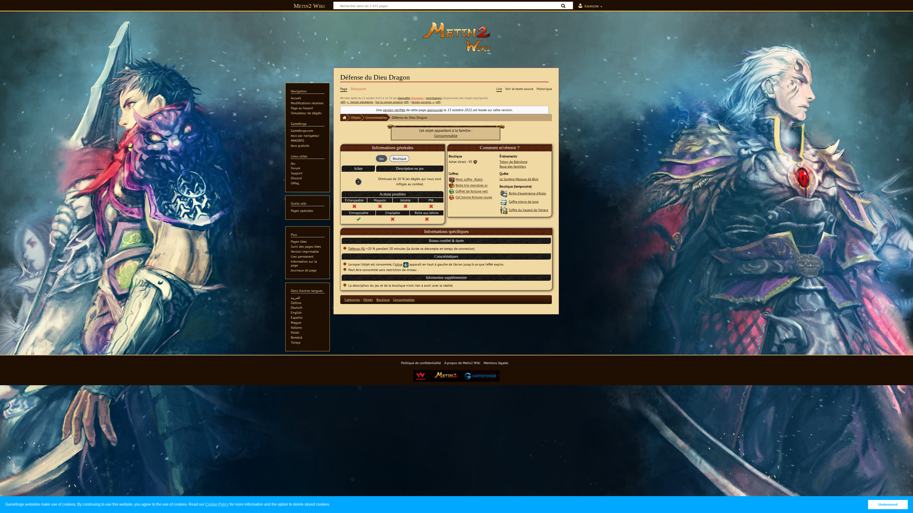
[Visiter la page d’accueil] (456, 37)
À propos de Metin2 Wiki (462, 363)
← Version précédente (360, 102)
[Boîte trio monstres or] (452, 185)
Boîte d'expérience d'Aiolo (527, 193)
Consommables (376, 117)
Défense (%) (356, 248)
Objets (356, 117)
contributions (434, 98)
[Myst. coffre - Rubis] (452, 179)
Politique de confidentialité (421, 363)
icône (398, 264)
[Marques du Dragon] (475, 161)
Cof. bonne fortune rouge (474, 197)
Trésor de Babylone (513, 161)
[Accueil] (343, 117)
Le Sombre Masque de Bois (519, 179)
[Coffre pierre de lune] (504, 201)
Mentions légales (496, 363)
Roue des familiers (513, 166)
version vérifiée (394, 110)
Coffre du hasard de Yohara (528, 210)
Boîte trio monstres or (472, 185)
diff (343, 102)
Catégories (352, 299)
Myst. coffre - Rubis (469, 179)
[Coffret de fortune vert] (452, 191)
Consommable (445, 135)
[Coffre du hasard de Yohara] (504, 210)
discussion (418, 98)
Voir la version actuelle (389, 102)
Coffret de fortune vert (472, 191)
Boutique (383, 299)
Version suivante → (423, 102)
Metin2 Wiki (309, 6)
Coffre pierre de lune (524, 201)
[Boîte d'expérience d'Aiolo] (504, 193)
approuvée (435, 110)
